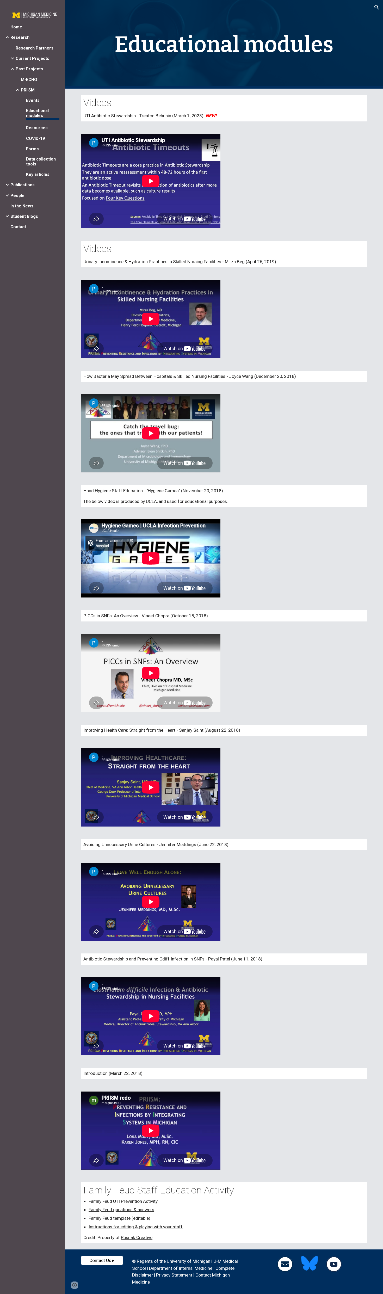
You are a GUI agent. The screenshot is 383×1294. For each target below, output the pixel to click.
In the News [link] (21, 206)
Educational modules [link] (37, 113)
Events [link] (33, 100)
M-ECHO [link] (29, 79)
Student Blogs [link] (24, 216)
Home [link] (16, 26)
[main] (224, 44)
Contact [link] (18, 226)
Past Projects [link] (29, 68)
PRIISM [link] (28, 90)
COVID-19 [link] (35, 138)
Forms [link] (32, 148)
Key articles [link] (38, 174)
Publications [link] (22, 184)
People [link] (17, 195)
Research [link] (19, 37)
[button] (376, 7)
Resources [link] (37, 127)
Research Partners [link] (34, 48)
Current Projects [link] (32, 58)
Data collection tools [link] (41, 162)
